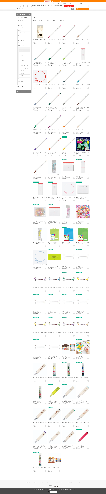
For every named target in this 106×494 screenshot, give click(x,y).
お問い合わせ (77, 482)
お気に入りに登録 (45, 43)
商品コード (40, 20)
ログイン (82, 5)
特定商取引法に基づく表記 (60, 482)
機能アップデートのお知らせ (57, 1)
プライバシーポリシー (49, 482)
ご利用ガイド (59, 3)
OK (53, 491)
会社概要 (64, 3)
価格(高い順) (62, 20)
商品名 (47, 20)
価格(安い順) (55, 20)
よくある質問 (69, 3)
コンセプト (53, 3)
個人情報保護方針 (66, 489)
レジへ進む (82, 8)
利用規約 (41, 482)
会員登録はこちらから (68, 6)
